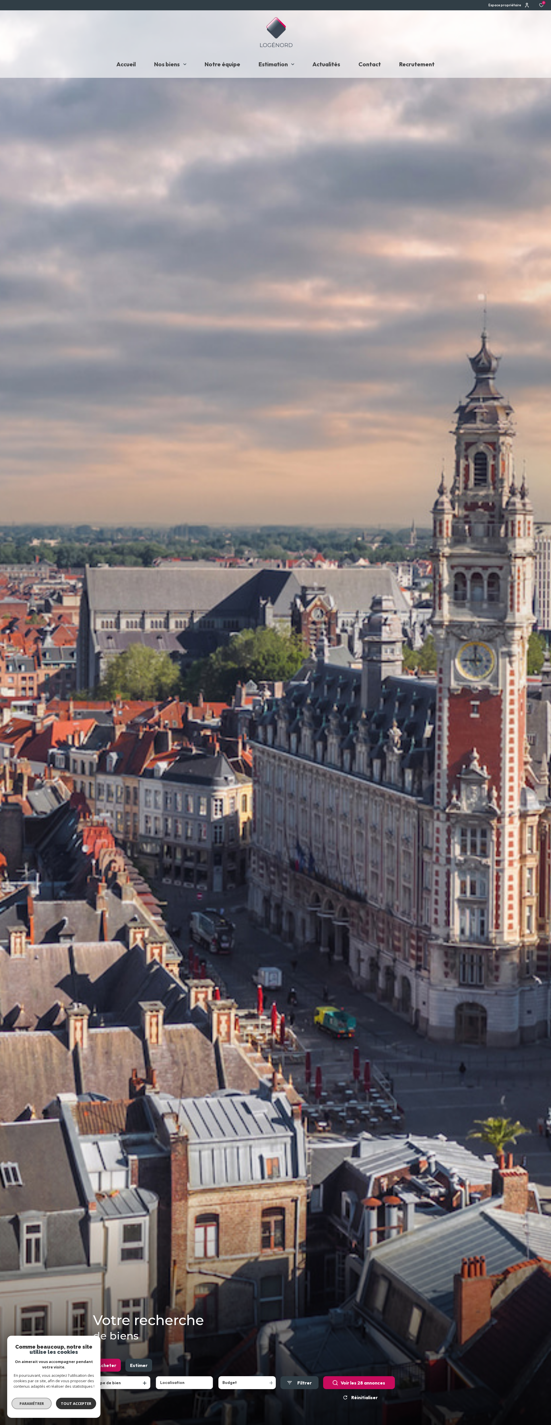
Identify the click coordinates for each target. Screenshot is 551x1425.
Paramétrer (32, 1403)
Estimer (139, 1365)
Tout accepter (76, 1403)
